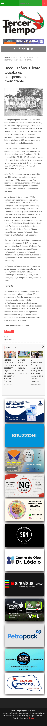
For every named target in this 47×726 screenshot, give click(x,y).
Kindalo (31, 718)
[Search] (44, 3)
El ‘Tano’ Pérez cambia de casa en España (22, 365)
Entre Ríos (17, 58)
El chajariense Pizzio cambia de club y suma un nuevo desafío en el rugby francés (37, 370)
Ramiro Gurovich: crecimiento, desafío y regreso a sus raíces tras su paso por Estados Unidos (10, 370)
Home (8, 58)
